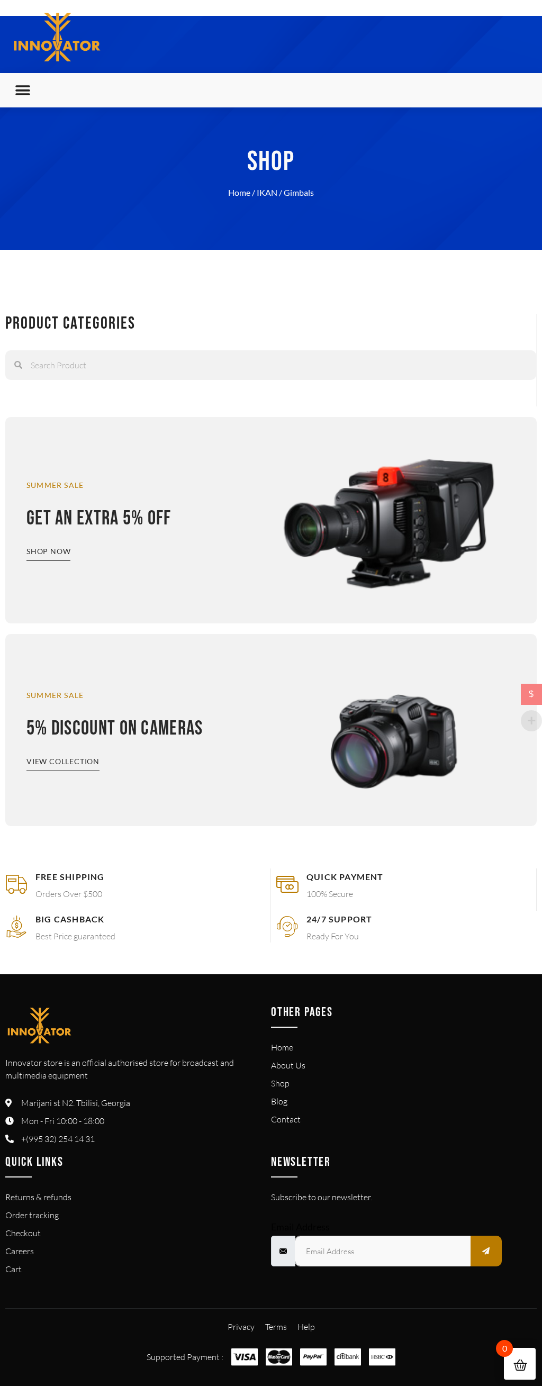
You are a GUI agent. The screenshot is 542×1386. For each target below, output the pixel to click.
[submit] (486, 1251)
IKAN (267, 192)
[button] (22, 90)
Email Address (300, 1226)
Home (239, 192)
